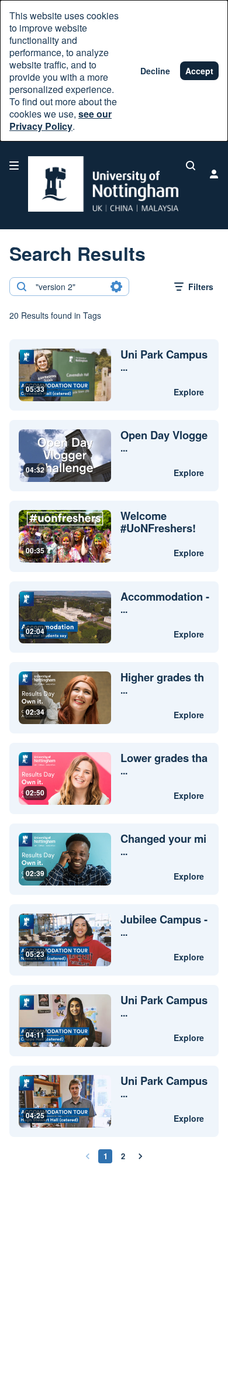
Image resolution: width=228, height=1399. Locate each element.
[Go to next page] (140, 1156)
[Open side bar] (14, 165)
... (164, 361)
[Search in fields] (116, 286)
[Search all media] (190, 165)
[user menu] (214, 173)
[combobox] (68, 286)
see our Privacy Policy (60, 120)
